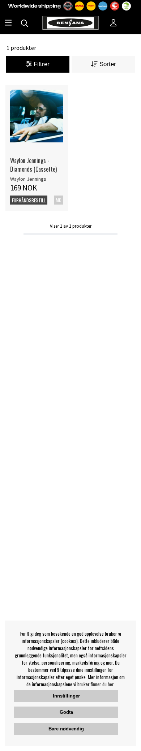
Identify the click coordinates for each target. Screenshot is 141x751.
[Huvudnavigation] (8, 23)
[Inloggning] (113, 23)
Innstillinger (66, 696)
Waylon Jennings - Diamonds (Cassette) (33, 164)
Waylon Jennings (28, 179)
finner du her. (103, 684)
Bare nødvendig (66, 728)
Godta (66, 712)
